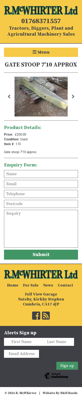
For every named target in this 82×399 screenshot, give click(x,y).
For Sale (30, 285)
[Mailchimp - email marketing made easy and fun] (56, 381)
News (48, 285)
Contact (65, 285)
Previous (9, 97)
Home (12, 285)
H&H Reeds (68, 393)
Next (73, 97)
